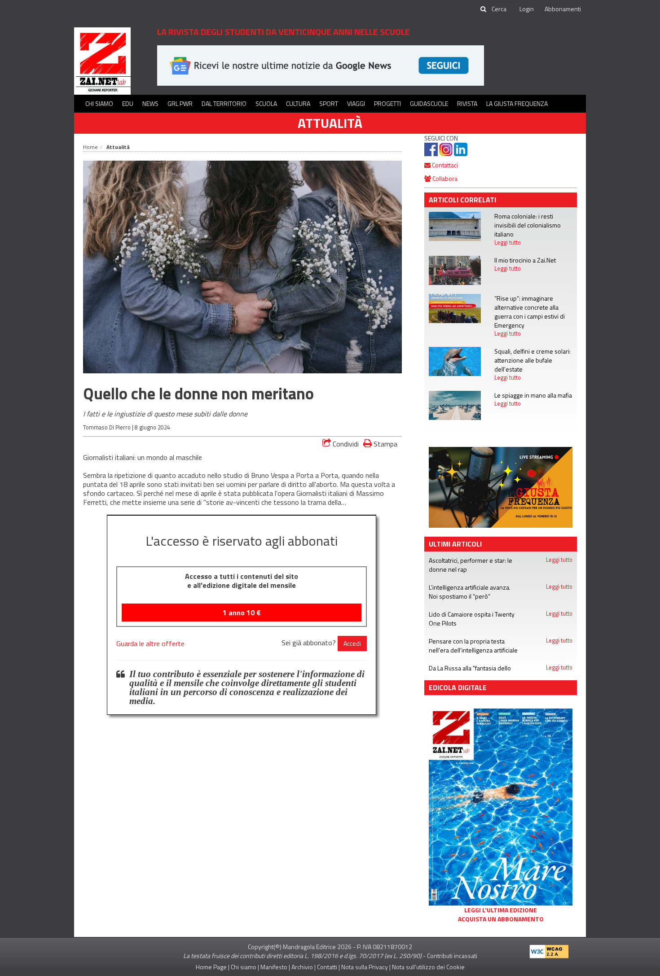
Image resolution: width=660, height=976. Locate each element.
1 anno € (242, 612)
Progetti (387, 103)
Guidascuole (429, 103)
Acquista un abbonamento (501, 919)
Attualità (330, 123)
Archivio (302, 967)
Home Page (211, 967)
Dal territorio (224, 103)
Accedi (352, 643)
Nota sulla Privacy (364, 967)
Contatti (327, 967)
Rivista (467, 103)
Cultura (298, 103)
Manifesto (273, 967)
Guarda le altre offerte (150, 643)
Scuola (266, 103)
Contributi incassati (452, 955)
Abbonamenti (563, 8)
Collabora (444, 178)
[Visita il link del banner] (500, 486)
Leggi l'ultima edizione (500, 910)
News (150, 103)
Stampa (384, 443)
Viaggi (356, 103)
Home (90, 147)
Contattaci (444, 165)
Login (526, 8)
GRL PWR (180, 103)
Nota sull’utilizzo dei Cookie (428, 967)
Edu (127, 103)
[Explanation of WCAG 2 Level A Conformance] (549, 949)
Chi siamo (99, 103)
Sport (328, 103)
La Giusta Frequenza (517, 103)
